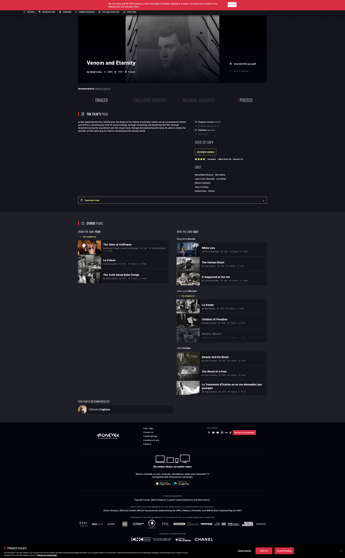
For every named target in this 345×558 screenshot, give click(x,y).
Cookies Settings (244, 550)
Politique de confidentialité (47, 555)
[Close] (341, 551)
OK (234, 5)
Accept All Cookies (284, 550)
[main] (172, 551)
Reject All (264, 550)
